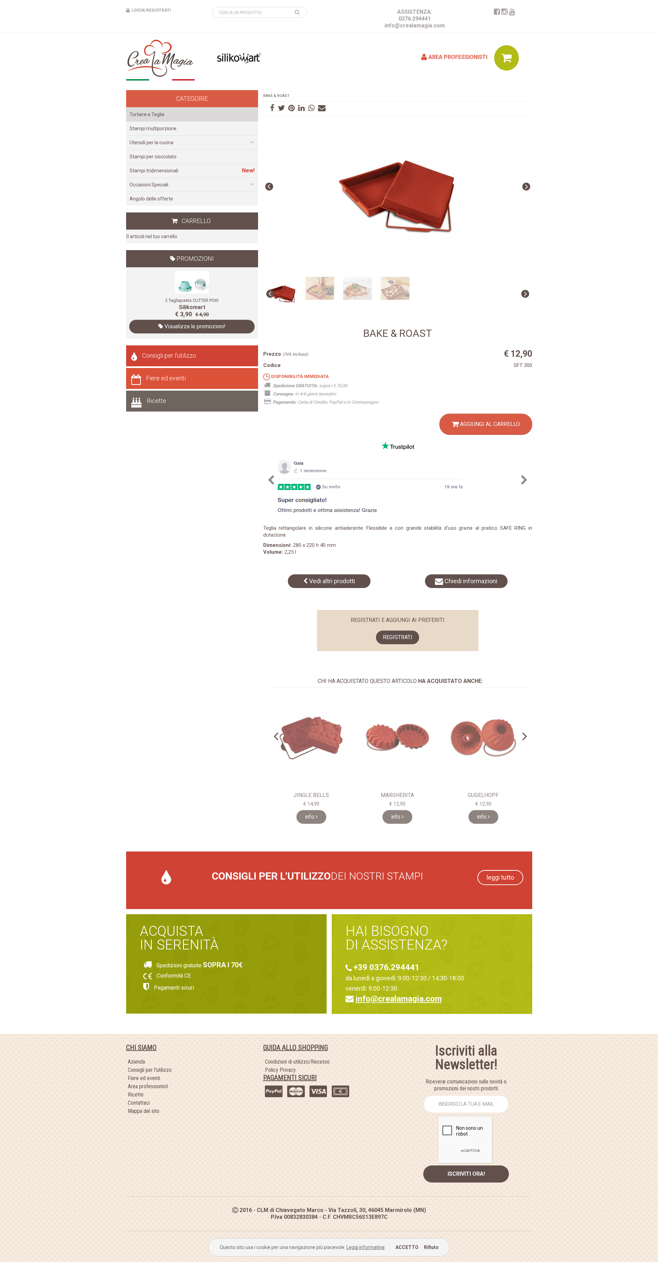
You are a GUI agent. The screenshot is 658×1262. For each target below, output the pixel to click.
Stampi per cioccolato (153, 156)
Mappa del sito (143, 1111)
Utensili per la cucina (151, 142)
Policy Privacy (280, 1070)
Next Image (526, 186)
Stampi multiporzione (153, 128)
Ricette (156, 400)
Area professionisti (457, 57)
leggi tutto (500, 877)
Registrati (397, 637)
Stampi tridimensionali (154, 170)
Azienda (136, 1061)
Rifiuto (431, 1247)
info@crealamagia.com (415, 25)
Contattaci (139, 1103)
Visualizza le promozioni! (194, 326)
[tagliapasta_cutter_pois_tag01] (192, 281)
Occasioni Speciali (149, 184)
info (310, 816)
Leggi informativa (365, 1247)
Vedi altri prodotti (331, 581)
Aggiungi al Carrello (489, 424)
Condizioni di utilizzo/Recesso (297, 1061)
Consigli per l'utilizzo (169, 355)
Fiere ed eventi (166, 378)
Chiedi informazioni (470, 581)
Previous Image (269, 186)
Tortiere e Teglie (147, 114)
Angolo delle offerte (151, 198)
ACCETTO (406, 1247)
